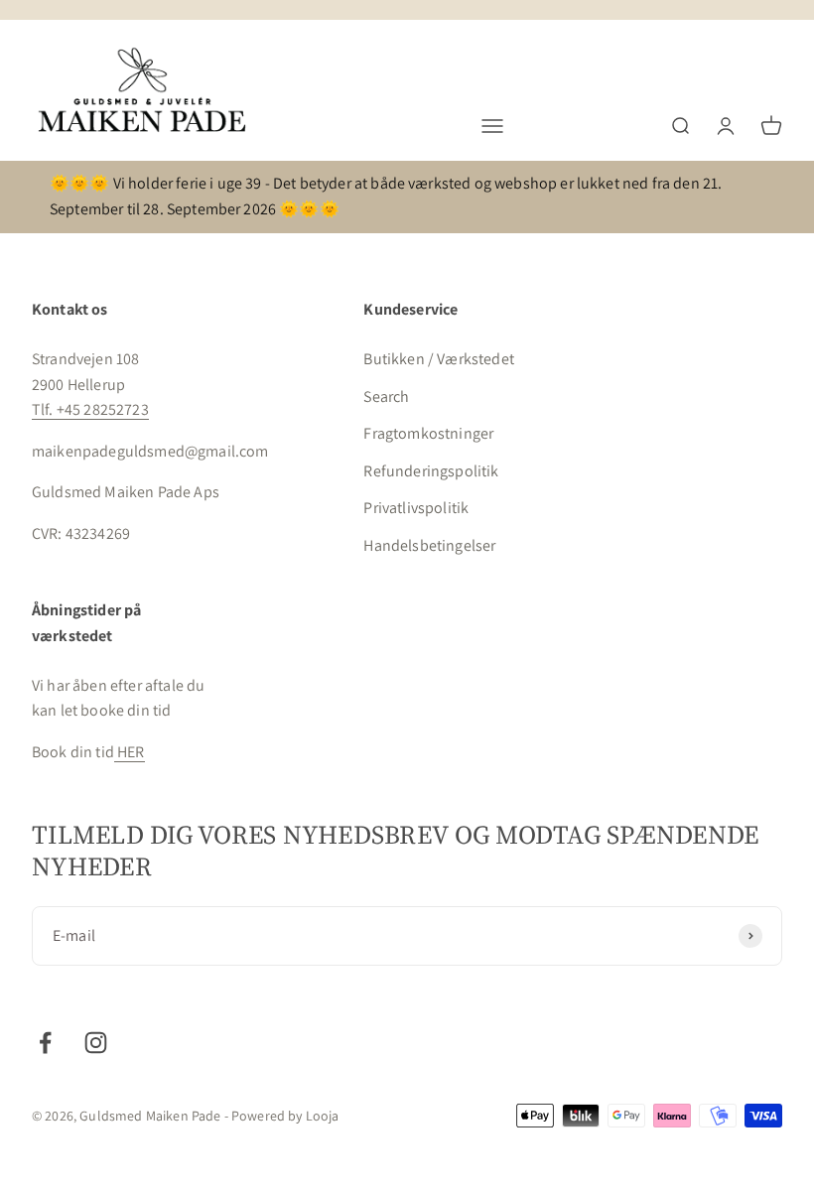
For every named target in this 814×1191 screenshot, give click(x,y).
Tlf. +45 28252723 (90, 409)
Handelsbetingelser (429, 545)
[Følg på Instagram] (95, 1042)
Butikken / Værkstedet (438, 358)
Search (386, 396)
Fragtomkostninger (428, 433)
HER (129, 751)
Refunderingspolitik (430, 471)
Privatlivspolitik (416, 507)
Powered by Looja (285, 1116)
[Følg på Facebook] (45, 1042)
